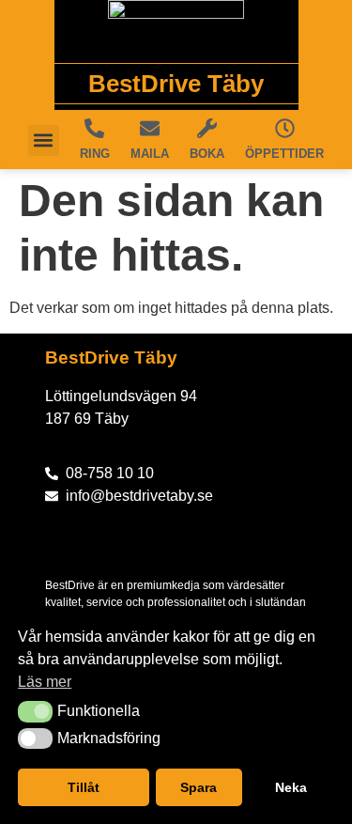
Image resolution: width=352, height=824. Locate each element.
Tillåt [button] (83, 787)
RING (95, 154)
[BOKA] (207, 128)
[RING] (94, 128)
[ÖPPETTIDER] (285, 128)
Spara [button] (198, 787)
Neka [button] (291, 787)
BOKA (207, 154)
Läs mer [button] (44, 682)
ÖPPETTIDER (284, 154)
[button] (35, 711)
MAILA (149, 154)
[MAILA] (150, 128)
